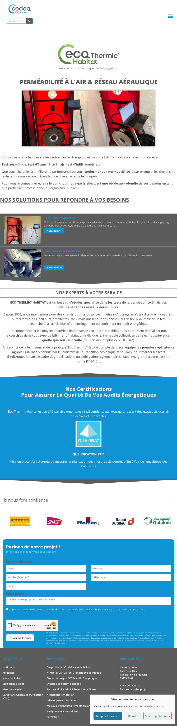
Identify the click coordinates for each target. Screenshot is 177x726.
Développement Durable (61, 700)
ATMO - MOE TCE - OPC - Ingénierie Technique (74, 672)
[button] (170, 16)
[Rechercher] (29, 20)
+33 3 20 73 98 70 (130, 685)
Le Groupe (9, 667)
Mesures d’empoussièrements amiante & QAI (73, 706)
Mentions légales (13, 689)
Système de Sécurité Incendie (64, 683)
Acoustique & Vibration (60, 694)
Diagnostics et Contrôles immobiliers (69, 667)
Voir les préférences (157, 716)
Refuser (133, 716)
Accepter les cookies (107, 716)
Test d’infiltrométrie (60, 218)
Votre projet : (16, 594)
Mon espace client (13, 683)
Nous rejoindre (11, 678)
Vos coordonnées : (19, 562)
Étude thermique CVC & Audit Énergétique (72, 678)
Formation (53, 717)
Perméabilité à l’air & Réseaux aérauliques (71, 689)
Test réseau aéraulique (62, 251)
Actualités (8, 672)
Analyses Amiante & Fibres (62, 711)
